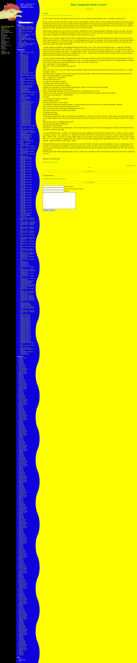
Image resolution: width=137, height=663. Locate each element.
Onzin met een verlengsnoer (27, 153)
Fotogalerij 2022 (24, 119)
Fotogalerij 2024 (24, 121)
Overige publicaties (24, 35)
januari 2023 (22, 413)
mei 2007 (21, 653)
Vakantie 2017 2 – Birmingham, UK (25, 265)
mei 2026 (21, 362)
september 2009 (23, 617)
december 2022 (23, 414)
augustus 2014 (22, 543)
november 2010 (23, 599)
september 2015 (23, 526)
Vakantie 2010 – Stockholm (27, 228)
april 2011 (21, 593)
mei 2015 (21, 531)
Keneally (3, 37)
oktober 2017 (22, 494)
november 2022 (23, 416)
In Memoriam (23, 135)
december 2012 (23, 567)
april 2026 (21, 363)
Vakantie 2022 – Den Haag (27, 288)
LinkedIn (3, 40)
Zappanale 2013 (24, 333)
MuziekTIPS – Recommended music (26, 150)
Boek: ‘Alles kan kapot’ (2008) (26, 27)
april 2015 (21, 532)
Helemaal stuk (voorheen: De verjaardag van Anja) (27, 131)
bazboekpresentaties (25, 85)
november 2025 (23, 369)
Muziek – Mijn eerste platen (27, 146)
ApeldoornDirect (5, 30)
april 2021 (21, 440)
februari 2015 (22, 535)
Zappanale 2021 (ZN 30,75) (27, 345)
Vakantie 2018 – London (26, 269)
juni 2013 (21, 559)
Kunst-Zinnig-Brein (5, 38)
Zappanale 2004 (24, 322)
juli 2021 (21, 436)
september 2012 (23, 571)
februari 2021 (22, 442)
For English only (24, 101)
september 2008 (23, 633)
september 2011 (23, 586)
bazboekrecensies (25, 87)
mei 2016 (21, 516)
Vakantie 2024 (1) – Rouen (27, 300)
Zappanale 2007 (24, 326)
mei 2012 (21, 576)
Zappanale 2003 (24, 320)
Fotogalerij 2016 (24, 111)
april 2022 (21, 425)
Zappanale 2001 (24, 318)
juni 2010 (21, 606)
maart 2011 (22, 594)
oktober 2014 (22, 540)
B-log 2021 (23, 65)
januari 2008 (22, 643)
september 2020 (23, 449)
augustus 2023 (22, 404)
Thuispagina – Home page (25, 26)
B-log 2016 (23, 58)
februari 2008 (22, 642)
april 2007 (21, 655)
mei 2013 (21, 561)
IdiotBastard (4, 34)
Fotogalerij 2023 (24, 120)
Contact (21, 47)
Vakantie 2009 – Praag (26, 227)
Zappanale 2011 (24, 331)
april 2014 (21, 548)
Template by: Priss (5, 53)
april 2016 (21, 517)
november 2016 (23, 508)
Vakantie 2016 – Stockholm (27, 259)
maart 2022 (22, 426)
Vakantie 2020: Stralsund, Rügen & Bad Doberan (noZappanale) (27, 282)
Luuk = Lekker (24, 139)
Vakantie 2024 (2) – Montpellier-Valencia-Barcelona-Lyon (25, 304)
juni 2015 (21, 530)
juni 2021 (21, 437)
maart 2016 (22, 518)
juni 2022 (21, 422)
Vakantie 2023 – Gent (25, 295)
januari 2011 (22, 597)
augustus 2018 (22, 481)
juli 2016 (21, 513)
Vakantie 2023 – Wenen (26, 299)
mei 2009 (21, 622)
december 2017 (23, 491)
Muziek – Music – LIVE (26, 148)
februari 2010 (22, 611)
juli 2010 (21, 604)
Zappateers (4, 48)
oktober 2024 (22, 386)
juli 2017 (21, 498)
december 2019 (23, 460)
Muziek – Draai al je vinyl (26, 141)
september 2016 (23, 511)
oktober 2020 (22, 448)
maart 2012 (22, 579)
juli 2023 (21, 405)
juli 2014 (21, 544)
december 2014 (23, 538)
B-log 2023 (23, 67)
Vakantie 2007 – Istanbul (26, 223)
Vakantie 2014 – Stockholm (27, 243)
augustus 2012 (22, 572)
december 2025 (23, 368)
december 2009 (23, 613)
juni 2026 (21, 360)
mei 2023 (21, 408)
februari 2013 (22, 565)
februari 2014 (22, 550)
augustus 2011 (22, 588)
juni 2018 (21, 484)
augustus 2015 (22, 527)
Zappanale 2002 (24, 319)
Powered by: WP (5, 52)
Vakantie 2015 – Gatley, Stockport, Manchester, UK (27, 249)
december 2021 (23, 430)
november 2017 (23, 493)
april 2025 (21, 378)
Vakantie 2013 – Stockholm (27, 241)
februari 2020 (22, 458)
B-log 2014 (23, 56)
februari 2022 (22, 427)
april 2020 (21, 455)
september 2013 (23, 556)
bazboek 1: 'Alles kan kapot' (27, 75)
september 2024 (23, 387)
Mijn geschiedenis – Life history (27, 43)
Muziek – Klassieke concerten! (25, 144)
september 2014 (23, 541)
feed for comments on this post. (54, 179)
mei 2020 (21, 454)
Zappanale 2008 (24, 327)
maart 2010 (22, 610)
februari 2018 (22, 489)
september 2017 (23, 495)
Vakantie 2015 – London (26, 252)
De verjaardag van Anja (7, 32)
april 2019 (21, 471)
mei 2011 (21, 592)
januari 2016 (22, 521)
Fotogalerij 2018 (24, 114)
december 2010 (23, 598)
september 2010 (23, 602)
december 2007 (23, 644)
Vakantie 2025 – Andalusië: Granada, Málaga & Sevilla (27, 307)
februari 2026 (22, 365)
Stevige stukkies (5, 41)
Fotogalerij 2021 (24, 117)
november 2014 (23, 539)
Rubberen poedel (24, 215)
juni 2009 (21, 621)
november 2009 (23, 615)
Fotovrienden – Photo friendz (27, 125)
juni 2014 (21, 545)
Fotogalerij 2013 (24, 107)
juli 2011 (21, 589)
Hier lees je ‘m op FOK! (50, 162)
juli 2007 (21, 651)
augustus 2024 (22, 389)
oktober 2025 (22, 371)
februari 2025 (22, 381)
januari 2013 (22, 566)
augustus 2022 (22, 419)
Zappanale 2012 (24, 332)
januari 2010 (22, 612)
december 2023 (23, 399)
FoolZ (21, 99)
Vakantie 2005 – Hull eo (26, 218)
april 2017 (21, 502)
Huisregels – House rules (25, 44)
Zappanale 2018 (24, 340)
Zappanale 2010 (24, 329)
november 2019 (23, 462)
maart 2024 (22, 395)
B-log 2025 (23, 70)
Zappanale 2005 (24, 323)
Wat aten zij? (23, 314)
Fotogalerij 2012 (24, 106)
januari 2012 (22, 581)
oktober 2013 (22, 554)
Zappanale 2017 (24, 338)
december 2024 (23, 383)
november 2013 (23, 553)
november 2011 (23, 584)
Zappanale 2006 (24, 324)
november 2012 (23, 568)
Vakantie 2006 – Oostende (27, 219)
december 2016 (23, 507)
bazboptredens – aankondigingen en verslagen (25, 89)
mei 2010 (21, 607)
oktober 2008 (22, 631)
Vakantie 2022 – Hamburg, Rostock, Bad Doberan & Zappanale (27, 292)
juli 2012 (21, 574)
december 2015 (23, 522)
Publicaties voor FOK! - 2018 (56, 15)
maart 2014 (22, 549)
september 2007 (23, 648)
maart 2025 (22, 380)
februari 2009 (22, 626)
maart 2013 (22, 563)
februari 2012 (22, 580)
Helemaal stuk (22, 36)
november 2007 (23, 646)
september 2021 (23, 434)
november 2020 (23, 446)
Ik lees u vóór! (22, 42)
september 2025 (23, 372)
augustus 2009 (22, 619)
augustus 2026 (22, 358)
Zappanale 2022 (24, 347)
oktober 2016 (22, 509)
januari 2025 (22, 382)
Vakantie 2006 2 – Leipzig (27, 221)
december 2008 (23, 629)
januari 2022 (22, 428)
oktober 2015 (22, 525)
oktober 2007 (22, 647)
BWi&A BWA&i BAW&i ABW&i (27, 92)
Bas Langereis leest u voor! (89, 4)
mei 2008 (21, 638)
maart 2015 (22, 534)
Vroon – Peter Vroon (6, 45)
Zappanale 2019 (24, 341)
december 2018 (23, 476)
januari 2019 (22, 475)
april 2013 (21, 562)
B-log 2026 (23, 71)
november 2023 (23, 400)
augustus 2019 (22, 466)
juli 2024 (21, 390)
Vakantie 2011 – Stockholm (27, 232)
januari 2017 (22, 505)
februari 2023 (22, 412)
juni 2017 (21, 499)
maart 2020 (22, 457)
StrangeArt (3, 43)
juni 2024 (21, 391)
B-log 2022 (23, 66)
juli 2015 (21, 529)
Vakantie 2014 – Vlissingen (27, 246)
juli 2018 (21, 482)
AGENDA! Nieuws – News (27, 52)
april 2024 (21, 394)
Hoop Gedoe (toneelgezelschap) (25, 134)
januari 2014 (22, 552)
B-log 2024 (23, 69)
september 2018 (23, 480)
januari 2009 (22, 628)
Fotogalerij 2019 (24, 115)
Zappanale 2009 (24, 328)
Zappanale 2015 (24, 336)
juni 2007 (21, 652)
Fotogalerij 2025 (24, 123)
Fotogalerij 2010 (24, 103)
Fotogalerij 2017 (24, 112)
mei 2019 (21, 469)
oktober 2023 (22, 401)
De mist (45, 13)
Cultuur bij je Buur (5, 31)
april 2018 (21, 486)
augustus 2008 (22, 634)
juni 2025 (21, 376)
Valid (22, 660)
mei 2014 (21, 547)
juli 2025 (21, 374)
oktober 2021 (22, 432)
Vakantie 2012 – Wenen (26, 237)
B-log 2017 (23, 60)
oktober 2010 (22, 601)
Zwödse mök (23, 354)
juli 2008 (21, 635)
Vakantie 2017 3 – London (27, 266)
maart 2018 (22, 487)
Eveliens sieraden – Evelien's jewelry (25, 98)
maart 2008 (22, 640)
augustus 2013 (22, 557)
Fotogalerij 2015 (24, 110)
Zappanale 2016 (24, 337)
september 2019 (23, 464)
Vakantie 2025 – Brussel (26, 310)
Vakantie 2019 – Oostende (27, 275)
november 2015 (23, 523)
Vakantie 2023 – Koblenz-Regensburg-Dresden (27, 297)
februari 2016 (22, 520)
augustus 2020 (22, 450)
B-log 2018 (23, 61)
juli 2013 (21, 558)
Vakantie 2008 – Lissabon (27, 224)
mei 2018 (21, 485)
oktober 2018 (22, 478)
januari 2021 (22, 444)
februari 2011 (22, 595)
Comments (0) (130, 165)
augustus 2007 (22, 649)
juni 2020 (21, 453)
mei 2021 (21, 439)
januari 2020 (22, 459)
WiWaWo (3, 46)
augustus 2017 (22, 496)
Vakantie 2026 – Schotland (27, 311)
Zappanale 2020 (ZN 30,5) (27, 342)
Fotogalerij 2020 (24, 116)
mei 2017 (21, 500)
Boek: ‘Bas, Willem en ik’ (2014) (27, 34)
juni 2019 (21, 468)
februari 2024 (22, 396)
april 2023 (21, 409)
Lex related (23, 138)
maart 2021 (22, 441)
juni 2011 (21, 590)
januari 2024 (22, 398)
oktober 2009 (22, 616)
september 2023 (23, 403)
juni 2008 (21, 637)
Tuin (21, 216)
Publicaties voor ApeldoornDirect (24, 157)
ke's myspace (4, 36)
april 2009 (21, 624)
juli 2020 (21, 451)
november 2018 (23, 477)
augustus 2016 (22, 512)
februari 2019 (22, 473)
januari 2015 (22, 536)
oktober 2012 (22, 570)
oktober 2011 (22, 585)
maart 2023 (22, 410)
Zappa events (24, 317)
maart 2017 (22, 503)
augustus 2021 (22, 435)
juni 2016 (21, 514)
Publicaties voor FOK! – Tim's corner (26, 213)
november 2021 (23, 431)
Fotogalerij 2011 (24, 105)
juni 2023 (21, 407)
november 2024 (23, 385)
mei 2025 (21, 377)
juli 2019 (21, 467)
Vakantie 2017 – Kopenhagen (24, 262)
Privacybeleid (22, 45)
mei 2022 (21, 423)
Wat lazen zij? (24, 315)
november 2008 (23, 630)
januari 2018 (22, 490)
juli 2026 (21, 359)
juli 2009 (21, 620)
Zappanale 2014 (24, 335)
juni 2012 (21, 575)
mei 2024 (21, 392)
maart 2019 (22, 472)
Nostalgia (22, 152)
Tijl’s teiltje (3, 44)
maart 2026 (22, 364)
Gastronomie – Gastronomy (27, 128)
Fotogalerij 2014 (24, 108)
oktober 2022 (22, 417)
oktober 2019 (22, 463)
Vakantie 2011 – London (26, 230)
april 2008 (21, 639)
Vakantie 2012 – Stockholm (27, 234)
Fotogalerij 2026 (24, 124)
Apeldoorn (23, 54)
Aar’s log (3, 28)
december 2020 (23, 445)
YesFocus (3, 47)
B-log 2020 (23, 63)
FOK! (2, 33)
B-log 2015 (23, 57)
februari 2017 (22, 504)
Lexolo (2, 39)
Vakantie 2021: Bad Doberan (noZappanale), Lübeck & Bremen (27, 286)
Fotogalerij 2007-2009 (26, 102)
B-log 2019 (23, 62)
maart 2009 (22, 625)
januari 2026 (22, 367)
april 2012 (21, 577)
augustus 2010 (22, 603)
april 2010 (21, 608)
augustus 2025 (22, 373)
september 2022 (23, 418)
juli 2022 (21, 421)
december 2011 (23, 583)
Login (20, 658)
